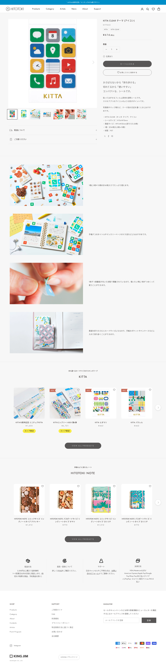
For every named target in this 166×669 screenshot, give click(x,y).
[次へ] (93, 62)
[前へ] (12, 62)
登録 (149, 620)
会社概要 (55, 636)
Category (50, 8)
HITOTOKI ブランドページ (69, 657)
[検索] (147, 9)
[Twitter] (105, 136)
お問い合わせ (57, 632)
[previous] (8, 407)
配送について (19, 130)
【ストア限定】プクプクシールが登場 (83, 2)
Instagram (17, 645)
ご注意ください (20, 139)
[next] (158, 407)
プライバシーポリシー (61, 623)
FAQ (60, 570)
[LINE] (112, 136)
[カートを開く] (159, 9)
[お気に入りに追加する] (42, 389)
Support (97, 8)
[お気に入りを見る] (153, 9)
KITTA (106, 29)
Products (36, 8)
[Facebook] (108, 136)
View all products (83, 445)
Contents (13, 623)
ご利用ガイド (57, 610)
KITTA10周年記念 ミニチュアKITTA (29, 422)
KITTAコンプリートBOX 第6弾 (65, 422)
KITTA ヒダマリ (101, 422)
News (74, 8)
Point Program (15, 632)
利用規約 (55, 618)
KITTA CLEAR (115, 29)
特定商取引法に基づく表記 (62, 627)
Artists (62, 8)
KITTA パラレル (137, 422)
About (85, 8)
